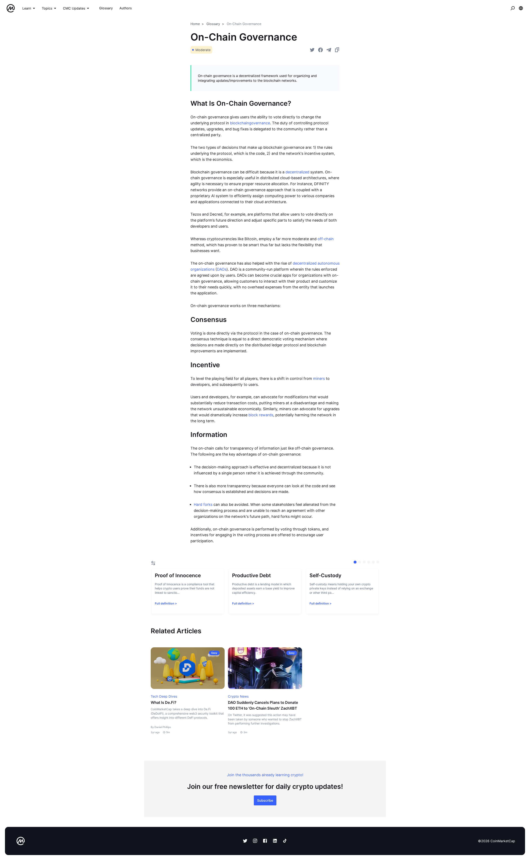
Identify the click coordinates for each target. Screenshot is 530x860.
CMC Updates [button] (74, 8)
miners (319, 378)
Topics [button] (47, 8)
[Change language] (521, 8)
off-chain (326, 239)
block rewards (260, 415)
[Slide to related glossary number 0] (355, 562)
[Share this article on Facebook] (320, 49)
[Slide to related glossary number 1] (359, 562)
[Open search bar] (512, 8)
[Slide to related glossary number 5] (377, 562)
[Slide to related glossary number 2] (364, 562)
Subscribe (265, 800)
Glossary (213, 24)
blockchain (239, 123)
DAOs (221, 269)
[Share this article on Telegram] (328, 49)
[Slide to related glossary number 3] (368, 562)
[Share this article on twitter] (312, 49)
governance (259, 123)
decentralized (297, 172)
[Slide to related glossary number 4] (373, 562)
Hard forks (203, 504)
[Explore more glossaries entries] (153, 563)
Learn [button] (26, 8)
